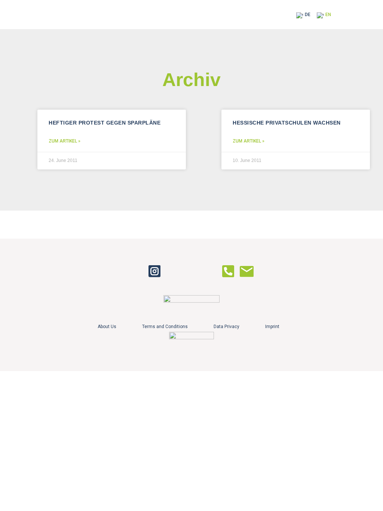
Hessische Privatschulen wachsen (287, 123)
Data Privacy (226, 326)
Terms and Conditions (165, 326)
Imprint (272, 326)
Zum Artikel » (64, 141)
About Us (107, 326)
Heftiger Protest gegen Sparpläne (104, 123)
